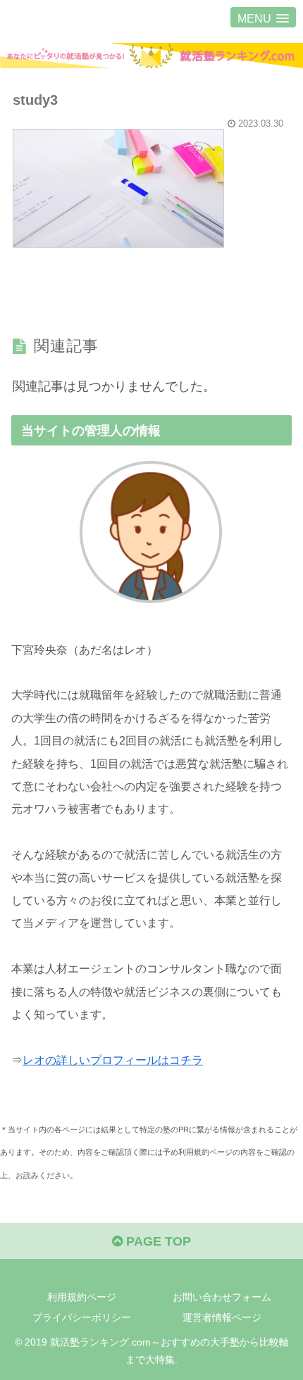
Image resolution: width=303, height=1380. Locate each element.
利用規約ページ (81, 1297)
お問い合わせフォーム (222, 1297)
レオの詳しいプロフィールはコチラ (113, 1059)
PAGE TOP (157, 1241)
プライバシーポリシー (81, 1317)
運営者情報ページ (222, 1317)
